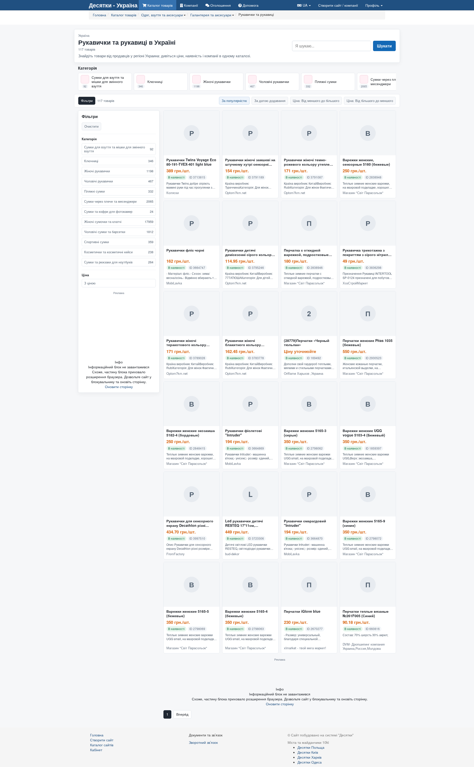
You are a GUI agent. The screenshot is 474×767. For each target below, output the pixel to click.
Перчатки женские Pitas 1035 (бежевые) (368, 342)
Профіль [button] (372, 5)
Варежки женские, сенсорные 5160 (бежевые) (366, 162)
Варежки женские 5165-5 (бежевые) (187, 613)
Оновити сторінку (119, 386)
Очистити (91, 126)
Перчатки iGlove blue (302, 611)
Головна (96, 734)
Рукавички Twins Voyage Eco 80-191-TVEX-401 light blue (191, 162)
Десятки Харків (309, 757)
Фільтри (87, 100)
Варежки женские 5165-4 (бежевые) (246, 613)
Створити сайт (338, 5)
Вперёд (182, 714)
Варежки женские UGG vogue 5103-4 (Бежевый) (364, 433)
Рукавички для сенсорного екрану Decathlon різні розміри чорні (189, 523)
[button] (304, 5)
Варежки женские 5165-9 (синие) (364, 523)
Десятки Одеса (309, 762)
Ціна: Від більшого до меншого (370, 100)
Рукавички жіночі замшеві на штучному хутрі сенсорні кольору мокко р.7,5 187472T (250, 162)
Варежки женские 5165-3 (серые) (305, 433)
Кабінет (96, 749)
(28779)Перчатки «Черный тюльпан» (306, 342)
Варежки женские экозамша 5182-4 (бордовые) (190, 433)
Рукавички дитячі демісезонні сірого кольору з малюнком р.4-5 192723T (249, 252)
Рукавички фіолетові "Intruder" (243, 433)
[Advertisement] (119, 327)
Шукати (384, 46)
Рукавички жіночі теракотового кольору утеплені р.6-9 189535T (186, 342)
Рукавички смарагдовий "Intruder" (305, 523)
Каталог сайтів (101, 744)
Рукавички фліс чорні (185, 250)
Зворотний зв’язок (203, 742)
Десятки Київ (307, 752)
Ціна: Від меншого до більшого (316, 100)
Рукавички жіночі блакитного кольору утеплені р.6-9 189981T (244, 342)
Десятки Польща (310, 747)
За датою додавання (269, 100)
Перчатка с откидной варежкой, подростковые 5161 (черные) (306, 252)
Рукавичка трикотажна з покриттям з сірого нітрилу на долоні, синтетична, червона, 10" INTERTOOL (366, 252)
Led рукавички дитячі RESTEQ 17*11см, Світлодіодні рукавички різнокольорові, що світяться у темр (246, 523)
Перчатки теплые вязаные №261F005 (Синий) (366, 613)
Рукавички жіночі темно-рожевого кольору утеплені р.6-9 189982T (308, 162)
